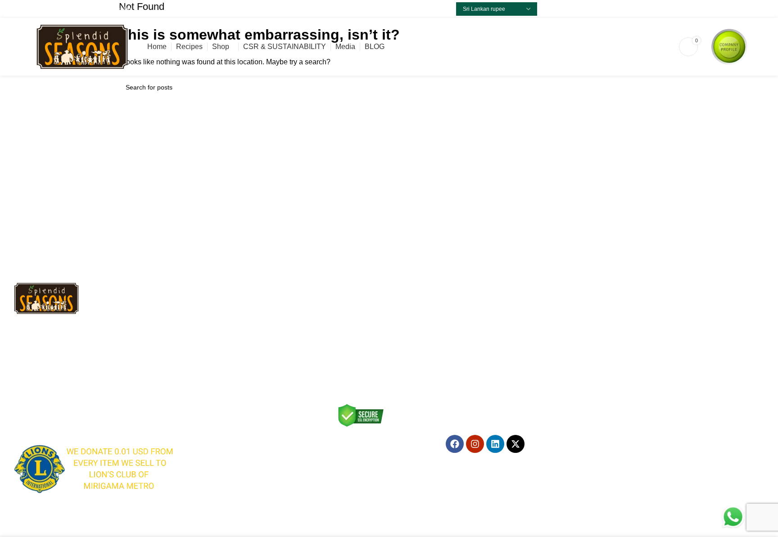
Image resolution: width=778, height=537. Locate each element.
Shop (340, 338)
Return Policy (221, 338)
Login (340, 323)
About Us (216, 368)
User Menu (351, 291)
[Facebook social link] (599, 9)
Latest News (350, 368)
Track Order (220, 384)
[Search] (628, 47)
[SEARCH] (648, 87)
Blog (339, 384)
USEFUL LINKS (226, 291)
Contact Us (348, 353)
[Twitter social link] (610, 9)
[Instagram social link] (620, 9)
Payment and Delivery (234, 353)
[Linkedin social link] (630, 9)
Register (345, 307)
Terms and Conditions (234, 323)
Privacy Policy (222, 307)
